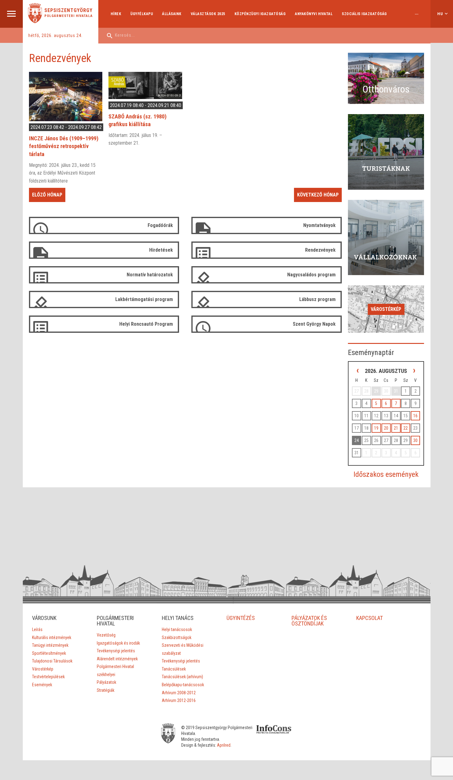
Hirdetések (161, 250)
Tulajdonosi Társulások (52, 660)
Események (42, 684)
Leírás (37, 629)
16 (415, 415)
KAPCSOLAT (369, 618)
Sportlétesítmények (49, 653)
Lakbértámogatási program (144, 299)
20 (386, 428)
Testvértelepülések (48, 676)
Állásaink (172, 14)
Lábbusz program (317, 299)
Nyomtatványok (319, 225)
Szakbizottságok (176, 637)
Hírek (116, 14)
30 (415, 440)
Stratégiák (105, 690)
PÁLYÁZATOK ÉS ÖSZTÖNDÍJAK (309, 621)
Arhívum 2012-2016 (179, 700)
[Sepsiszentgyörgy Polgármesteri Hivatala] (35, 21)
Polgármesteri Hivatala (68, 16)
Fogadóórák (160, 225)
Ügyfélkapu (141, 14)
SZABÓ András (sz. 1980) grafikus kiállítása (137, 120)
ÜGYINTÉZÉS (240, 618)
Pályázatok (106, 682)
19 (376, 428)
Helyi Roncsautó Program (146, 324)
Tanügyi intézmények (50, 645)
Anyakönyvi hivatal (314, 14)
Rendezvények (320, 250)
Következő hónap (318, 195)
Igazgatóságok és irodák (118, 643)
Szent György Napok (314, 324)
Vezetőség (106, 635)
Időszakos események (385, 474)
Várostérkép (386, 309)
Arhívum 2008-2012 (179, 692)
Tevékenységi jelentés (116, 650)
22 (405, 428)
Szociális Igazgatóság (364, 14)
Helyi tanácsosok (177, 629)
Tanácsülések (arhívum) (182, 676)
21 (396, 428)
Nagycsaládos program (311, 275)
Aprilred (224, 745)
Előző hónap (47, 195)
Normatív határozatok (150, 275)
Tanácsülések (174, 669)
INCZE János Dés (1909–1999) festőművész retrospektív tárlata (63, 146)
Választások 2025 (208, 14)
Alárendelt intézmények (117, 658)
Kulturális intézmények (51, 637)
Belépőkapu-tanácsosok (183, 684)
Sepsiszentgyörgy (68, 10)
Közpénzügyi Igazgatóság (260, 14)
